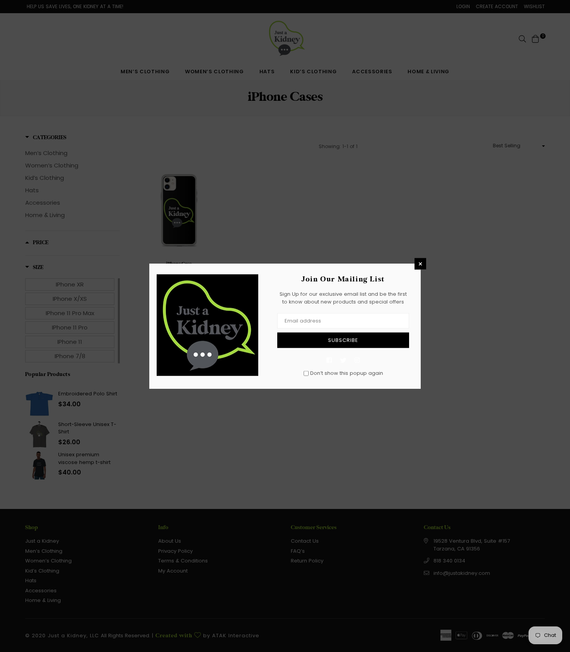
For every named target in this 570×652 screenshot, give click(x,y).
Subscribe (343, 340)
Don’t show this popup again (346, 373)
